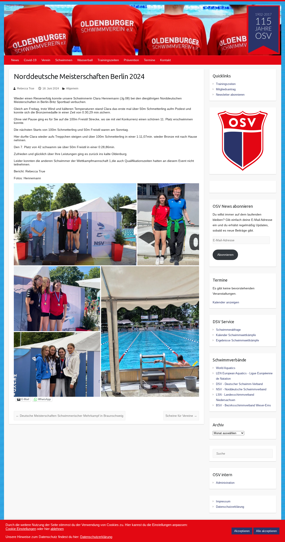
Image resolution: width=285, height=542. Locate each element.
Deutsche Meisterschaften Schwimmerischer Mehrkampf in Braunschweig (69, 415)
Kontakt (165, 60)
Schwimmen (63, 60)
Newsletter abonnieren (230, 94)
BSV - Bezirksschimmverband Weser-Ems (243, 405)
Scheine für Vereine (181, 415)
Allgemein (72, 88)
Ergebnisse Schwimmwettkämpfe (237, 340)
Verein (45, 60)
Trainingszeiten (108, 60)
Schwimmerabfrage (228, 329)
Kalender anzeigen (226, 302)
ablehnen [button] (57, 529)
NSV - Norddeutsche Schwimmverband (241, 389)
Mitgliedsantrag (226, 89)
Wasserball (85, 60)
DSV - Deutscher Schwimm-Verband (239, 384)
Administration (225, 482)
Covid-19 (30, 60)
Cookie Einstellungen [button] (21, 529)
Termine (149, 60)
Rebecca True (25, 88)
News (15, 60)
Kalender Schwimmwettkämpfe (236, 335)
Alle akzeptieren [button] (266, 531)
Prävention (131, 60)
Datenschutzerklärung (230, 506)
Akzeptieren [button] (242, 531)
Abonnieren (225, 254)
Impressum (223, 501)
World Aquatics (225, 368)
